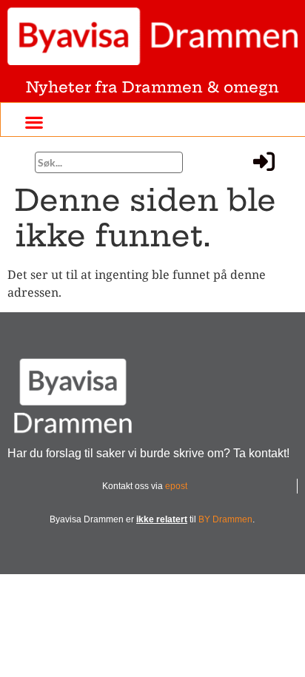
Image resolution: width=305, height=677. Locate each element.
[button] (33, 121)
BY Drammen (225, 519)
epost (176, 486)
